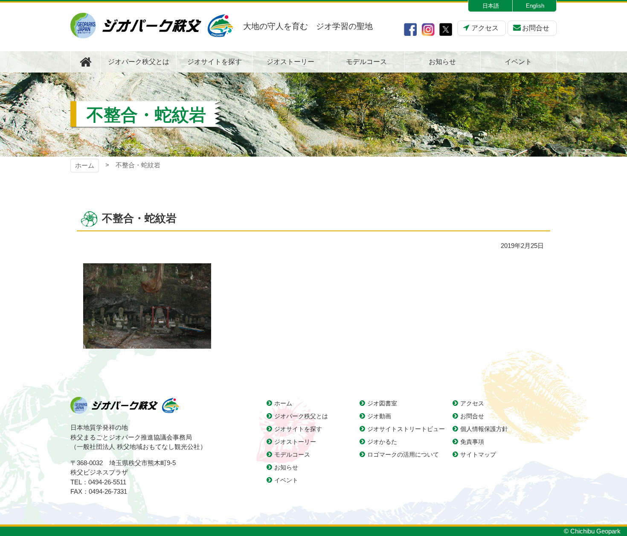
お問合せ (535, 28)
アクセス (485, 28)
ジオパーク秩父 (151, 25)
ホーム (84, 165)
